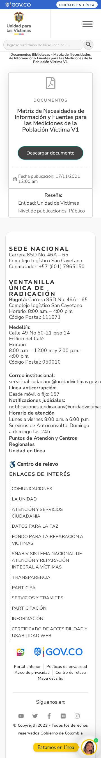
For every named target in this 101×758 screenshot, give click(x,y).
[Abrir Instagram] (78, 716)
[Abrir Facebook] (50, 716)
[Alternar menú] (87, 23)
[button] (22, 4)
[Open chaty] (89, 747)
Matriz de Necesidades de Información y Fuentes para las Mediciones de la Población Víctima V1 (51, 120)
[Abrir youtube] (22, 716)
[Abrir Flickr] (64, 716)
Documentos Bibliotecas (30, 54)
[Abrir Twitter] (36, 716)
